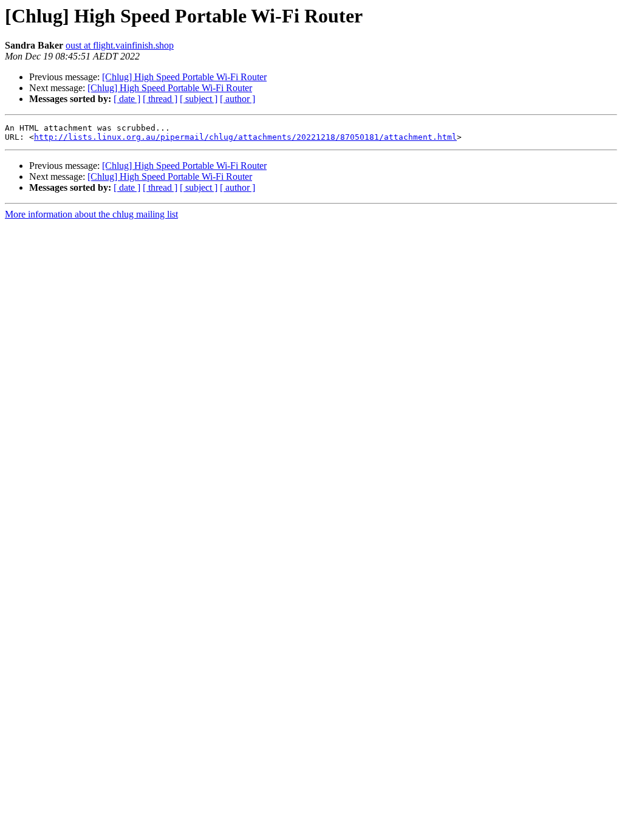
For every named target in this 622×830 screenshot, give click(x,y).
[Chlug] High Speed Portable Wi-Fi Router (184, 77)
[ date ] (127, 99)
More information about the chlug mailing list (91, 214)
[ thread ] (160, 99)
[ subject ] (198, 99)
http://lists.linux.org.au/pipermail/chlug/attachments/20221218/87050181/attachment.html (245, 137)
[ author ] (237, 99)
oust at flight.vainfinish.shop (120, 45)
